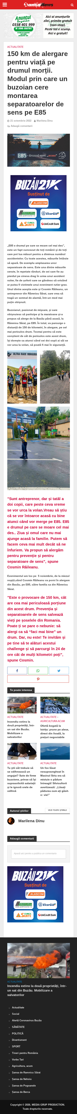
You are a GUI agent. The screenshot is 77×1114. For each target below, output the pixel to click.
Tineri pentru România (25, 1053)
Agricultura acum (52, 721)
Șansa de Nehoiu (22, 1079)
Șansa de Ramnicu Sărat (26, 1072)
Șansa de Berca (21, 1092)
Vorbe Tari (18, 1059)
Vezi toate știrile (57, 810)
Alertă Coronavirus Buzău (27, 1020)
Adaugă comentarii (22, 126)
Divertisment (19, 1040)
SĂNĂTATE (18, 1027)
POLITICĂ (17, 1033)
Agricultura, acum (22, 1066)
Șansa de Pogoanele (24, 1085)
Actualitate (15, 47)
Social (15, 1013)
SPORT (16, 1046)
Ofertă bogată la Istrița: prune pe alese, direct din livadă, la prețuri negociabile (54, 731)
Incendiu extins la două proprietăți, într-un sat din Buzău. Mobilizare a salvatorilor (21, 729)
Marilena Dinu (45, 120)
